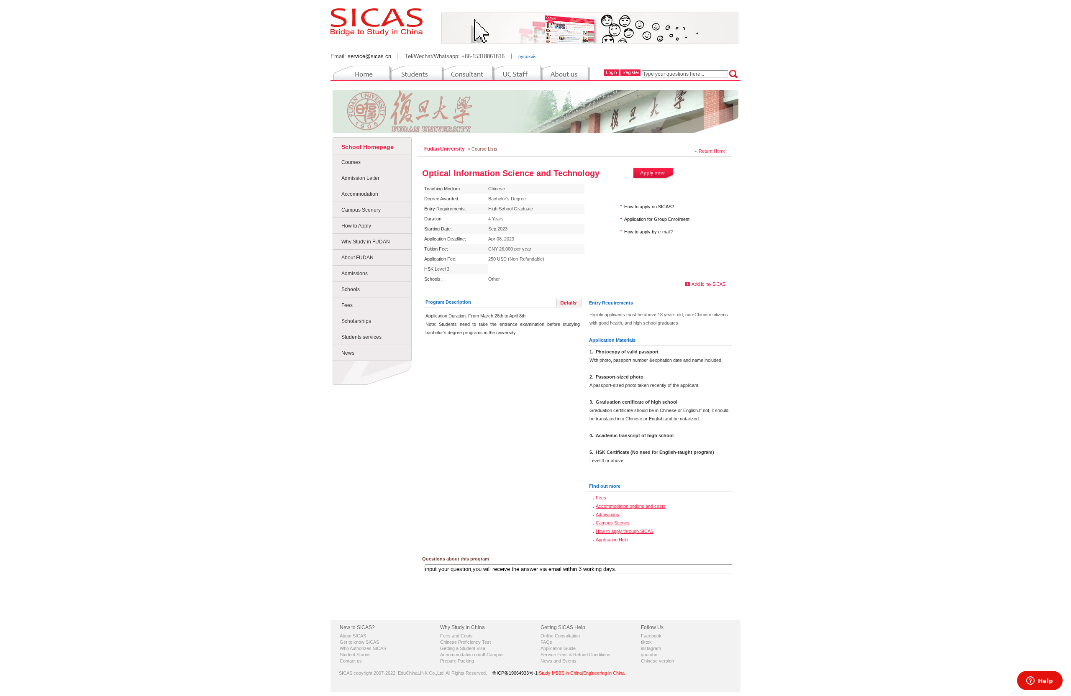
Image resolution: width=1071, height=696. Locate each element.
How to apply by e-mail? (648, 231)
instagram (651, 648)
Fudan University (445, 149)
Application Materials (612, 340)
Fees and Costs (456, 635)
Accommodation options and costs (631, 506)
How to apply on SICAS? (649, 206)
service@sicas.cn (369, 56)
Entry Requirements (611, 302)
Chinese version (657, 660)
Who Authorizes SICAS (363, 648)
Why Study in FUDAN (365, 242)
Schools (350, 289)
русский (527, 56)
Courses (351, 162)
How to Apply (356, 226)
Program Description (448, 301)
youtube (649, 654)
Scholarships (356, 321)
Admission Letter (360, 178)
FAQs (546, 642)
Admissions (354, 273)
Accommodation (359, 194)
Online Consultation (560, 635)
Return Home (712, 151)
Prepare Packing (457, 660)
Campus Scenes (613, 522)
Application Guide (558, 648)
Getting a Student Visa (462, 648)
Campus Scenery (361, 210)
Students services (361, 337)
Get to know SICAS (359, 642)
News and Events (558, 660)
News (347, 353)
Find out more (604, 486)
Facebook (651, 635)
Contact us (351, 660)
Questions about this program (455, 558)
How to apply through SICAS (624, 531)
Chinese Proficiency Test (465, 642)
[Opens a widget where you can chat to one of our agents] (1040, 681)
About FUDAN (357, 258)
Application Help (612, 539)
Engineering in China (604, 673)
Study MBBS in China (560, 673)
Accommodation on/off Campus (472, 654)
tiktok (646, 642)
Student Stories (355, 654)
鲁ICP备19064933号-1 (515, 673)
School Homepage (367, 146)
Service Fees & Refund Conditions (575, 654)
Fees (347, 305)
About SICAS (353, 635)
